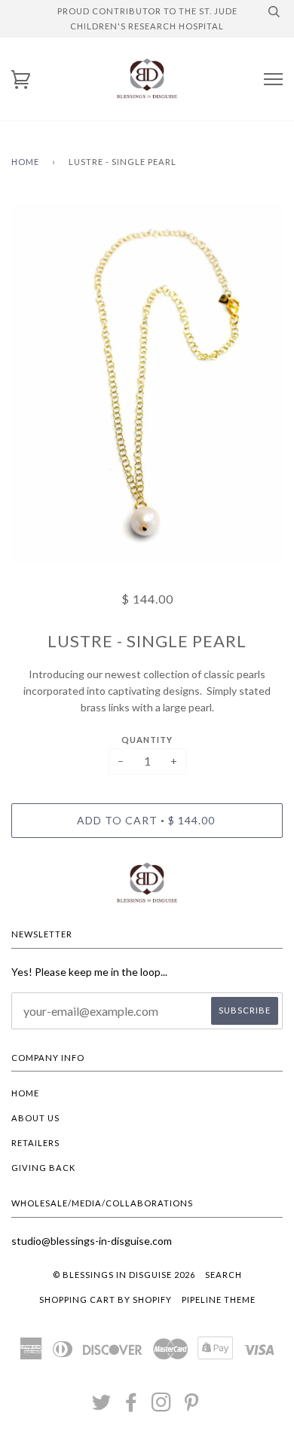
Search (223, 1274)
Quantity (147, 739)
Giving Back (43, 1167)
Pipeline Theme (219, 1299)
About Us (35, 1118)
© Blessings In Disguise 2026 (124, 1274)
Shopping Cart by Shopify (105, 1299)
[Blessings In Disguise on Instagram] (162, 1406)
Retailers (35, 1143)
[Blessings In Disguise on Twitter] (102, 1406)
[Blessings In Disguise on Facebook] (131, 1406)
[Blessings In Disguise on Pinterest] (192, 1406)
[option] (147, 383)
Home (25, 162)
